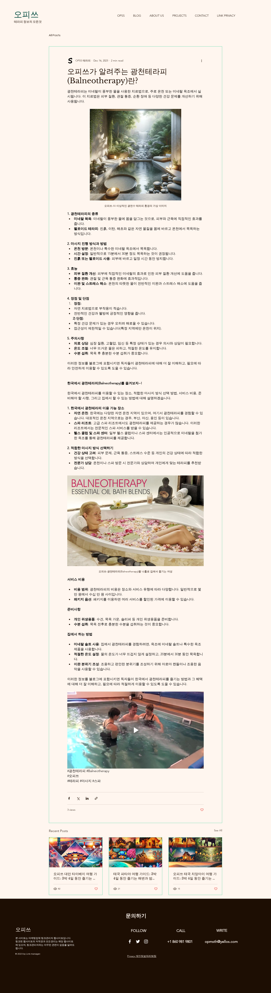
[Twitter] (137, 941)
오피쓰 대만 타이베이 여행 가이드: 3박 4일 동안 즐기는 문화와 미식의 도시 (75, 876)
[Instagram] (146, 941)
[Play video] (135, 730)
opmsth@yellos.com (221, 941)
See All (218, 830)
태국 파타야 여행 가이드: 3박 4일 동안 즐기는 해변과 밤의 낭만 (135, 876)
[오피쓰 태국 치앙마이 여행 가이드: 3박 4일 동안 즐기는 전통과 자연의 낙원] (195, 852)
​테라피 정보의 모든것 (28, 21)
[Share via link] (96, 798)
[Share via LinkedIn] (87, 798)
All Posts (54, 35)
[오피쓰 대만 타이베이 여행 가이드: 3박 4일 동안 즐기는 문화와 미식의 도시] (75, 852)
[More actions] (201, 60)
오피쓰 (26, 14)
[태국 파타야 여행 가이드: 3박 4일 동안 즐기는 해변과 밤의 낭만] (135, 852)
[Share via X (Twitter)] (78, 798)
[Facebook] (129, 941)
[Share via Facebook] (69, 798)
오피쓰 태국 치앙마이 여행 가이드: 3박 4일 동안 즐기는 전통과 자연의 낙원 (195, 876)
